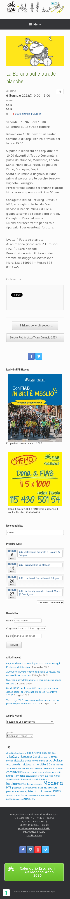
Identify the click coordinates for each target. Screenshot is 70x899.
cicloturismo (31, 764)
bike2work (14, 757)
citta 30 (45, 764)
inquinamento (16, 784)
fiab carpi (54, 775)
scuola (20, 795)
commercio (36, 768)
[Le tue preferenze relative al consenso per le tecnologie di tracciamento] (6, 892)
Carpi (36, 756)
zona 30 (29, 799)
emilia (58, 772)
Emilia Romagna (15, 775)
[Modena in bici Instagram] (30, 849)
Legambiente (34, 784)
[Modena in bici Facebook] (31, 356)
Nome (9, 620)
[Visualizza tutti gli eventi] (60, 91)
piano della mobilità (47, 788)
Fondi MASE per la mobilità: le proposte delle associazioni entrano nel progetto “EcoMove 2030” (32, 692)
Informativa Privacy (34, 832)
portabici (48, 791)
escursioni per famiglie (37, 776)
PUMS (57, 791)
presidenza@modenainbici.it (34, 828)
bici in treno (34, 752)
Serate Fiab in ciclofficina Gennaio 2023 (35, 337)
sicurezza (30, 795)
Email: (9, 636)
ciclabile (19, 760)
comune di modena (53, 768)
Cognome (11, 628)
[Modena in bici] (35, 7)
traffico (40, 795)
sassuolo (10, 795)
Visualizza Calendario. (49, 602)
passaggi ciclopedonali (24, 787)
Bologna (27, 757)
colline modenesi (21, 768)
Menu (37, 24)
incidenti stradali (31, 779)
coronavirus (14, 772)
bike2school (48, 753)
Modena (53, 783)
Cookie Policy (34, 835)
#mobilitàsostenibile (16, 753)
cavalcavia (45, 757)
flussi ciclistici (13, 779)
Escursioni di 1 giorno (28, 113)
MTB (8, 787)
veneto (19, 799)
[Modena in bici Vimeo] (38, 356)
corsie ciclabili (30, 772)
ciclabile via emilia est (37, 760)
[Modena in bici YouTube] (37, 849)
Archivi (9, 732)
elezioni (49, 772)
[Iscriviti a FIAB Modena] (35, 408)
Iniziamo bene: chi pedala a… (35, 325)
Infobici (45, 779)
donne (41, 772)
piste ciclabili (34, 791)
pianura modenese (16, 791)
